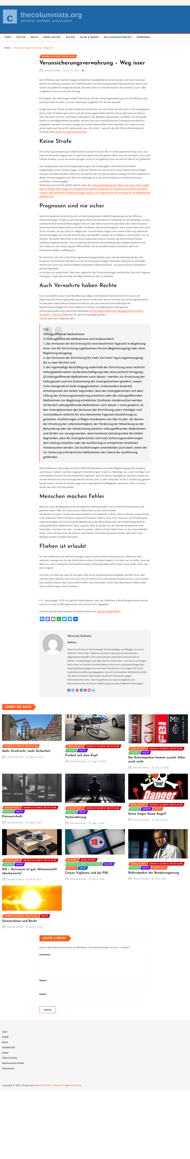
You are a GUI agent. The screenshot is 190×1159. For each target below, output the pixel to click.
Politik (20, 37)
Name (43, 980)
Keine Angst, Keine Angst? (147, 814)
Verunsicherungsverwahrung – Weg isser (33, 47)
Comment (44, 954)
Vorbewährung (75, 817)
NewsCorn (59, 1085)
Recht (34, 37)
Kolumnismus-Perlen (118, 37)
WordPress (45, 1085)
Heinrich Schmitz (52, 70)
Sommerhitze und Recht (19, 921)
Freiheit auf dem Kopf (81, 755)
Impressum (143, 37)
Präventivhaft (12, 816)
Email (43, 994)
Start (8, 37)
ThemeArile (75, 1085)
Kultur (70, 37)
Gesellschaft (52, 37)
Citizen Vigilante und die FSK (86, 873)
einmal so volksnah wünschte (70, 131)
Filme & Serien (89, 37)
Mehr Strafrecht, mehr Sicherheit (26, 751)
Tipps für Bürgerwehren (108, 611)
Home (7, 47)
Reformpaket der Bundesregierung (153, 872)
